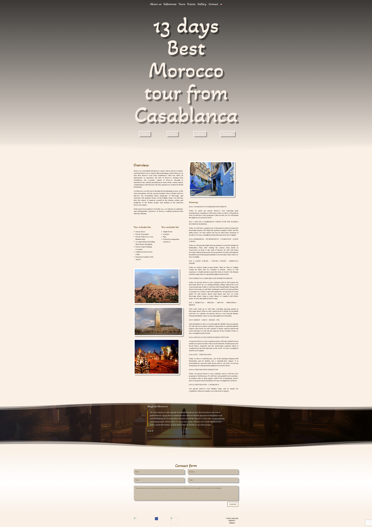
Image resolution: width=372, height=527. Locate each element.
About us (155, 4)
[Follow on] (160, 518)
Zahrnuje (200, 133)
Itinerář (172, 133)
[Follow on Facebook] (156, 518)
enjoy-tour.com (232, 518)
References (170, 4)
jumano (232, 523)
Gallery (202, 4)
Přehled (144, 133)
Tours (182, 4)
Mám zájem (227, 133)
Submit (232, 504)
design (231, 520)
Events (191, 4)
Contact (213, 4)
